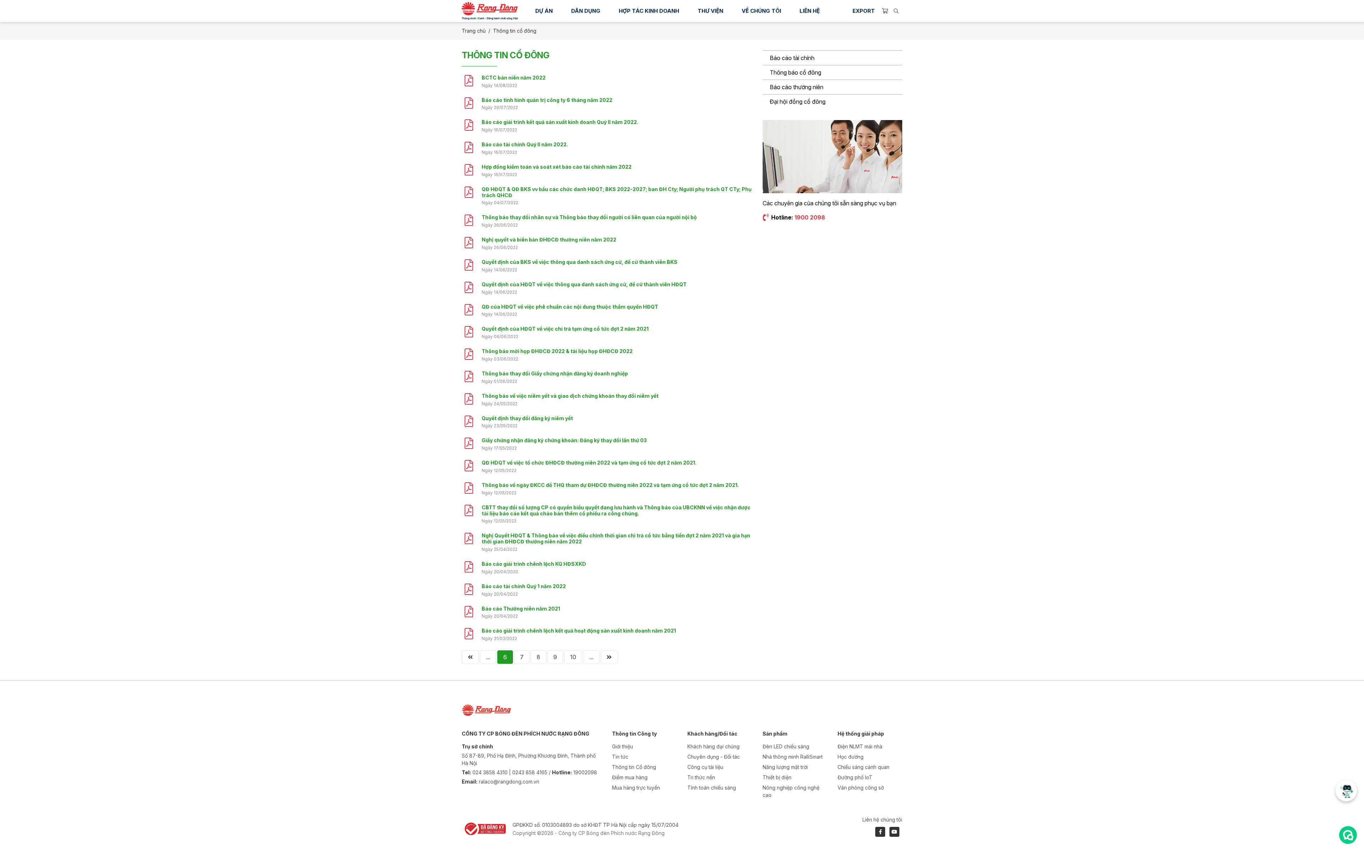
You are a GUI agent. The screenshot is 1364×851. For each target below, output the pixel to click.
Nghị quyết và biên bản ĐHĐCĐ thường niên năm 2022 (549, 240)
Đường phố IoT (855, 777)
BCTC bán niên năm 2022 (514, 78)
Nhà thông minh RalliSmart (793, 757)
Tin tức (620, 757)
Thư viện (710, 10)
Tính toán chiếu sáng (711, 788)
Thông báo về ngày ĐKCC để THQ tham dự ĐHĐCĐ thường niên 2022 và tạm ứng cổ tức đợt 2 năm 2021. (610, 485)
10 (573, 657)
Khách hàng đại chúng (713, 746)
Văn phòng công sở (861, 788)
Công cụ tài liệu (705, 767)
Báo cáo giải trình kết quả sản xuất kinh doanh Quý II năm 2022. (560, 122)
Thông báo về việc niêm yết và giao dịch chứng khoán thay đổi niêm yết (570, 396)
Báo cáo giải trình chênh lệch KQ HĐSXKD (534, 564)
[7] (609, 657)
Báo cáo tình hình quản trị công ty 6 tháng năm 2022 (547, 100)
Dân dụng (585, 10)
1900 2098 (810, 217)
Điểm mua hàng (630, 777)
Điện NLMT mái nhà (860, 746)
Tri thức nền (701, 777)
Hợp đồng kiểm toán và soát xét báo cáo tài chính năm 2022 (557, 167)
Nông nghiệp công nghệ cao (791, 791)
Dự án (544, 10)
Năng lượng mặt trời (785, 767)
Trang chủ (474, 31)
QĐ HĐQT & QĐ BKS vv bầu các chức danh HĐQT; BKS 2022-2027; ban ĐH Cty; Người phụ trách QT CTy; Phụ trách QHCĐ (617, 192)
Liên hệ (810, 10)
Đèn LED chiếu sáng (786, 746)
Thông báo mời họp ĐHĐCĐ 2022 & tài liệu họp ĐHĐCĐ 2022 (557, 351)
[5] (470, 657)
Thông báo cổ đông (795, 72)
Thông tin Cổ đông (634, 767)
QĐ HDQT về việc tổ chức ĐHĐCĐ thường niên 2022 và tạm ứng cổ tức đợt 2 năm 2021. (589, 463)
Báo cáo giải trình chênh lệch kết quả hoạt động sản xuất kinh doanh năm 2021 (579, 631)
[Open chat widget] (1348, 835)
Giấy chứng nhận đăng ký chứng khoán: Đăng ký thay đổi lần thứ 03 (564, 440)
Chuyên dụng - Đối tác (713, 757)
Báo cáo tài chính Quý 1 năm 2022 (524, 586)
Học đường (851, 757)
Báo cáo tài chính (792, 57)
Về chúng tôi (761, 10)
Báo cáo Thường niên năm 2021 (521, 609)
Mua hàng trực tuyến (636, 788)
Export (863, 10)
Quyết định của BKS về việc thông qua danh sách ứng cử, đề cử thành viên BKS (579, 262)
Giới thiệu (622, 746)
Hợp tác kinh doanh (649, 10)
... (488, 657)
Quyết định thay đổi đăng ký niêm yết (527, 418)
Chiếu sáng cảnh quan (863, 767)
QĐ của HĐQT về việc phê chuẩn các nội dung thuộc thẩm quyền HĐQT (570, 307)
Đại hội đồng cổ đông (798, 101)
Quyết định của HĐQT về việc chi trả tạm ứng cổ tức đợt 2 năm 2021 (565, 329)
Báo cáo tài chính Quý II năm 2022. (525, 144)
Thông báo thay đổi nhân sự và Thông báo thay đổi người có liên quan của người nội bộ (589, 217)
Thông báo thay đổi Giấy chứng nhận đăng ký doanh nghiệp (555, 373)
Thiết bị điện (777, 777)
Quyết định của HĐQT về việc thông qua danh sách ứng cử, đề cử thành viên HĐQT (584, 284)
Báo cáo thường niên (796, 87)
